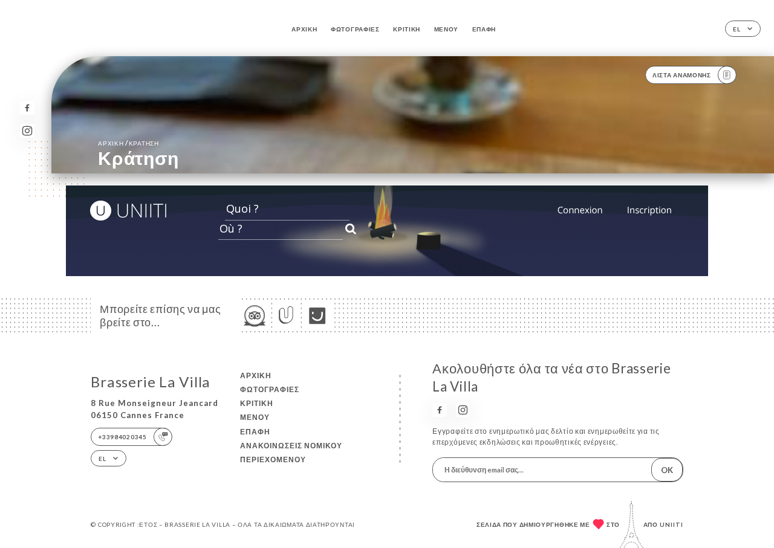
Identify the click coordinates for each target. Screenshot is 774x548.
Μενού (446, 29)
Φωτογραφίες (355, 29)
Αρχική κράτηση (128, 143)
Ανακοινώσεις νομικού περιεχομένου (291, 452)
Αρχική (304, 29)
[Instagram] (27, 131)
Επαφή (484, 29)
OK (667, 470)
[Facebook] (27, 108)
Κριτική (406, 29)
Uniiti (671, 524)
